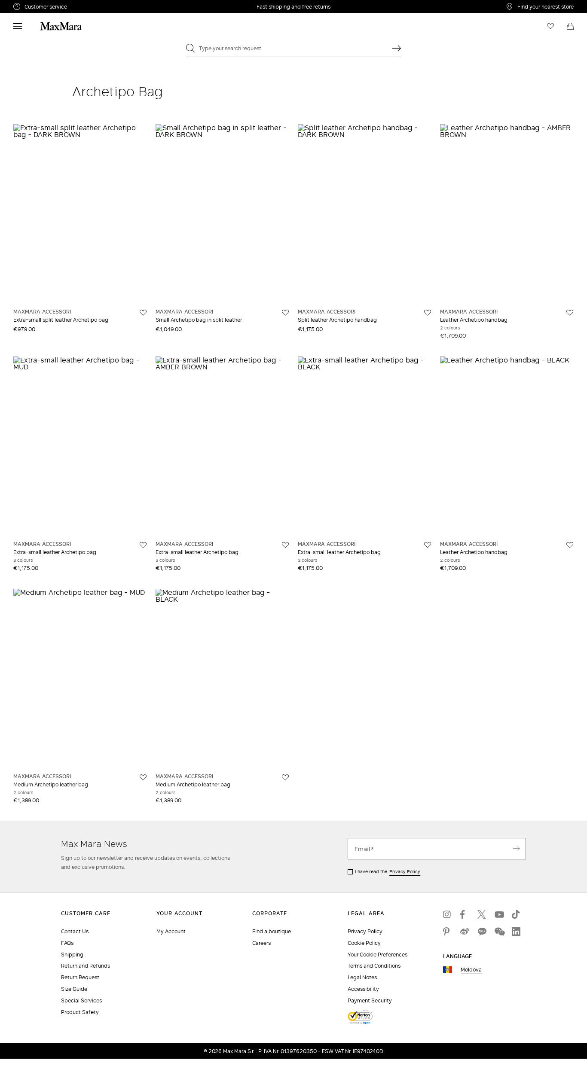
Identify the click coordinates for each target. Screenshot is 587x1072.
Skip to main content (32, 5)
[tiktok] (516, 914)
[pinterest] (447, 931)
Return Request (80, 977)
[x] (481, 914)
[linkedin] (516, 931)
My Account (171, 931)
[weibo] (464, 931)
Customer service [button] (83, 8)
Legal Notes (362, 977)
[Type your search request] (396, 48)
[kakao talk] (481, 931)
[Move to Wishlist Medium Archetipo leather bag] (143, 777)
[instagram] (447, 914)
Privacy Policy (404, 871)
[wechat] (499, 931)
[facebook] (464, 914)
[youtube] (499, 914)
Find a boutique (271, 931)
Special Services (81, 1000)
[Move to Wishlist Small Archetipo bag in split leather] (285, 313)
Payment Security (370, 1000)
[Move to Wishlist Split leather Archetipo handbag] (427, 313)
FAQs (67, 943)
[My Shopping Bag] (570, 26)
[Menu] (17, 26)
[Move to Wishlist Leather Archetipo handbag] (570, 313)
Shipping (72, 954)
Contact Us (75, 931)
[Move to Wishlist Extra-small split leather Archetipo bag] (143, 313)
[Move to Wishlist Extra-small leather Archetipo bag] (143, 545)
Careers (261, 943)
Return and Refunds (85, 965)
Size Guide (74, 989)
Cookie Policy (364, 943)
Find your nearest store (545, 6)
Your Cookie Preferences (377, 954)
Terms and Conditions (374, 965)
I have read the (387, 871)
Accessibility (363, 989)
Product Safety (80, 1012)
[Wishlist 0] (550, 26)
